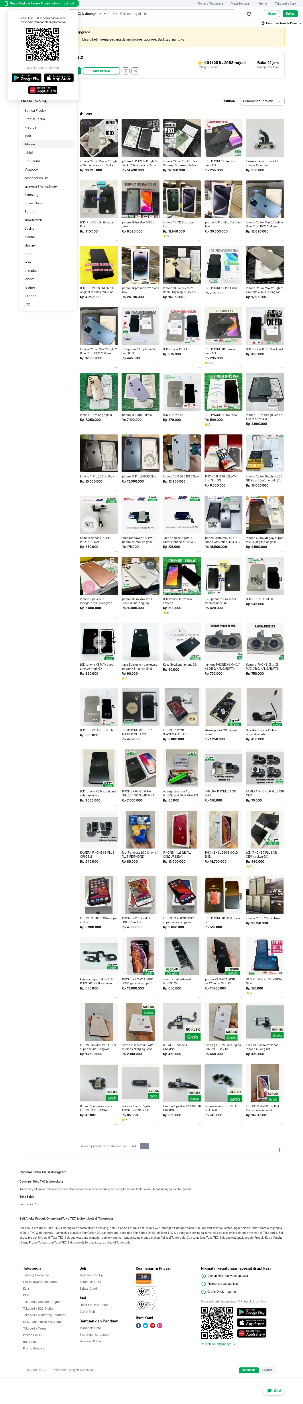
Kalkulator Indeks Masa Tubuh (43, 1322)
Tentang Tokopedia (210, 3)
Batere (29, 211)
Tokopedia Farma (34, 1328)
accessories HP (36, 178)
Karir (26, 1288)
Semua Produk (35, 110)
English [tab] (267, 1370)
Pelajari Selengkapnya (216, 1344)
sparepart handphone (40, 186)
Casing (29, 228)
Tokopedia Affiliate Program (42, 1302)
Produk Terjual (35, 119)
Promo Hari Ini (32, 1335)
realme (29, 287)
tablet (28, 152)
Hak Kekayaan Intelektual (40, 1282)
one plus (30, 270)
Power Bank (33, 203)
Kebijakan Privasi (90, 1341)
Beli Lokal (30, 1341)
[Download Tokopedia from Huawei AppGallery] (252, 1333)
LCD (27, 304)
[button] (282, 23)
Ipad (27, 136)
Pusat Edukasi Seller (93, 1305)
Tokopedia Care (285, 3)
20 (125, 1146)
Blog (26, 1295)
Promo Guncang (34, 1348)
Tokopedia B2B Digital (38, 1308)
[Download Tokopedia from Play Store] (252, 1312)
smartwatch (33, 220)
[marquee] (151, 37)
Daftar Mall (87, 1311)
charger (30, 245)
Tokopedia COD (90, 1282)
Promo (262, 3)
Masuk (272, 13)
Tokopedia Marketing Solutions (44, 1315)
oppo (28, 254)
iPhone (29, 144)
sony (28, 262)
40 (134, 1146)
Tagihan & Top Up (91, 1275)
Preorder (31, 127)
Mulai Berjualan (240, 3)
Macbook (31, 169)
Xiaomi (29, 237)
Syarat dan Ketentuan (94, 1334)
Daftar (290, 13)
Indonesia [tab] (248, 1370)
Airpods (30, 296)
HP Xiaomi (32, 161)
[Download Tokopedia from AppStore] (252, 1322)
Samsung (31, 195)
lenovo (29, 279)
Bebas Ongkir (88, 1288)
